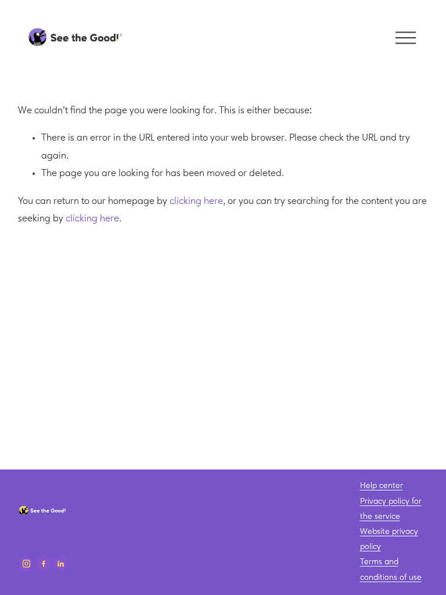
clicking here (196, 201)
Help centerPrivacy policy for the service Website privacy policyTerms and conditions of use (391, 531)
